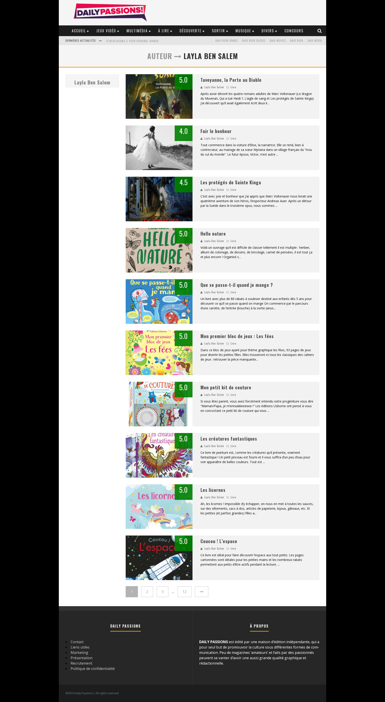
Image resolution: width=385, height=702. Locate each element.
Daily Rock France (226, 40)
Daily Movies (278, 40)
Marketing (79, 652)
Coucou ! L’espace (219, 541)
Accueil (79, 30)
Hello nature (213, 233)
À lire (163, 30)
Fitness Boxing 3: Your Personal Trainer (132, 41)
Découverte (190, 30)
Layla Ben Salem (92, 82)
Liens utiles (80, 647)
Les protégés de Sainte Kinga (231, 182)
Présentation (81, 657)
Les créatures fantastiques (229, 438)
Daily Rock (296, 40)
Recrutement (81, 663)
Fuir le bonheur (216, 131)
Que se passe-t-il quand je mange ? (237, 284)
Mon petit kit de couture (226, 387)
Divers (268, 30)
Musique (243, 30)
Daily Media (315, 40)
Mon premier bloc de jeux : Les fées (237, 336)
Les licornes (213, 489)
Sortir (218, 30)
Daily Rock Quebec (253, 40)
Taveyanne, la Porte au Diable (231, 79)
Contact (77, 641)
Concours (294, 30)
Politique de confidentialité (93, 668)
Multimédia (137, 30)
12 (184, 591)
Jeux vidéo (106, 30)
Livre (233, 87)
